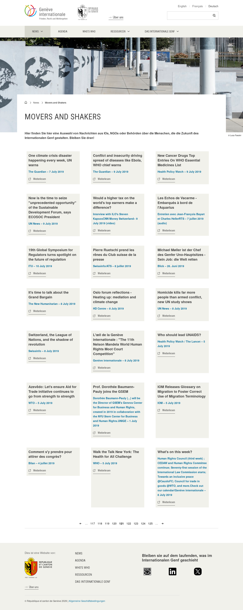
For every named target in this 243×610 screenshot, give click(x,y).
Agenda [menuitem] (62, 31)
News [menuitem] (35, 31)
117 (92, 523)
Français (197, 6)
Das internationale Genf (92, 581)
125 (150, 523)
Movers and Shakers (55, 102)
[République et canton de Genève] (38, 567)
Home (26, 102)
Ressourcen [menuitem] (118, 31)
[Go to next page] (162, 523)
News (36, 102)
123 (136, 523)
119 (107, 523)
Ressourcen (83, 574)
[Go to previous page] (81, 523)
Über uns (118, 17)
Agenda (80, 560)
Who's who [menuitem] (89, 31)
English (182, 6)
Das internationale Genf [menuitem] (160, 31)
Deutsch (213, 6)
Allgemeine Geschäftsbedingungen (87, 600)
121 (121, 523)
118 (100, 523)
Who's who (82, 567)
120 (114, 523)
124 (143, 523)
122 (128, 523)
